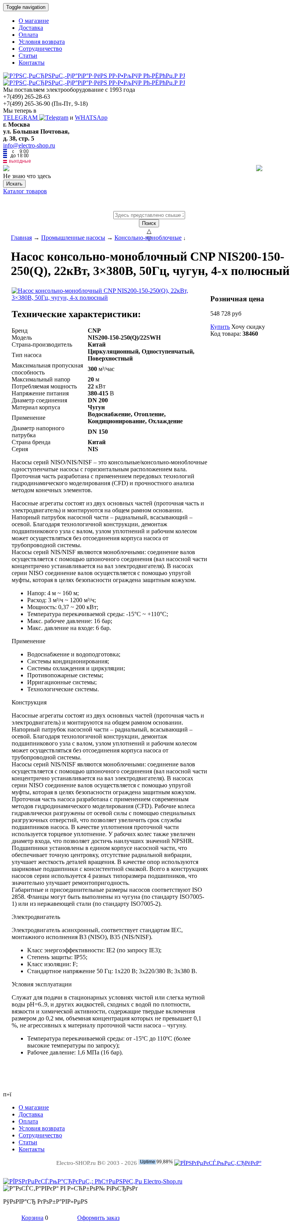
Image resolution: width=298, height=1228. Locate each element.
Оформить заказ (98, 1217)
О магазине (34, 20)
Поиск (149, 223)
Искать (14, 184)
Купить (220, 326)
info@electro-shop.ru (29, 145)
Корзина (32, 1217)
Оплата (28, 34)
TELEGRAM (21, 117)
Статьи (28, 55)
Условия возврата (42, 41)
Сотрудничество (40, 48)
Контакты (32, 62)
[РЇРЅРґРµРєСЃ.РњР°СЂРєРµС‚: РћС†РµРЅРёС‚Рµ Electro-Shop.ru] (92, 1181)
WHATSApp (91, 117)
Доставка (31, 27)
